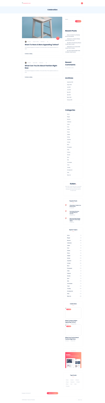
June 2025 (69, 89)
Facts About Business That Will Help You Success (74, 212)
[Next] (74, 343)
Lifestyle (68, 142)
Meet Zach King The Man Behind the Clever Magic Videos (75, 219)
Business (68, 119)
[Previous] (72, 343)
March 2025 (69, 97)
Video (68, 172)
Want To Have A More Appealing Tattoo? (42, 44)
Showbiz (68, 154)
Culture (68, 124)
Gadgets (68, 134)
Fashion (68, 129)
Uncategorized (69, 169)
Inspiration (69, 139)
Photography (69, 147)
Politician (68, 152)
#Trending (67, 386)
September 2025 (70, 82)
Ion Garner (29, 41)
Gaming (68, 137)
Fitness (68, 131)
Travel (68, 164)
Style (68, 159)
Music (68, 144)
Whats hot (69, 175)
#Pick (71, 384)
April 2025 (69, 94)
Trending (68, 167)
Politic (68, 149)
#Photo (67, 384)
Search (66, 19)
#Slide (75, 384)
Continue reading (28, 53)
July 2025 (68, 87)
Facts (68, 126)
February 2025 (69, 99)
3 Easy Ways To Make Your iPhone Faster (75, 206)
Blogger (68, 116)
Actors (68, 114)
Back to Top (80, 399)
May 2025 (69, 92)
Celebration (43, 41)
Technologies (69, 162)
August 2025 (69, 84)
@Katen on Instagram (52, 393)
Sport (68, 157)
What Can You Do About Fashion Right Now (41, 66)
